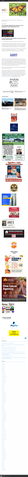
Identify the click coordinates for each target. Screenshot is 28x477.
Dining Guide (25, 0)
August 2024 (3, 402)
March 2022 (3, 448)
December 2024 (4, 395)
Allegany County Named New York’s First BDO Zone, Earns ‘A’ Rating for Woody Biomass (13, 345)
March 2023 (3, 429)
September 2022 (4, 439)
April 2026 (3, 370)
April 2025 (3, 389)
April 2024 (3, 408)
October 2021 (4, 456)
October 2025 (4, 379)
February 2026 (4, 373)
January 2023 (3, 432)
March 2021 (3, 468)
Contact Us (22, 0)
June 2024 (3, 405)
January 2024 (3, 413)
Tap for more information (7, 238)
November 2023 (4, 416)
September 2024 (4, 400)
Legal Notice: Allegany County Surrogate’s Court (8, 348)
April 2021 (3, 466)
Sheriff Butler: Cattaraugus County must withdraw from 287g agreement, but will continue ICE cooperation (13, 354)
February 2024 (4, 411)
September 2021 (4, 458)
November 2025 (4, 378)
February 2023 (4, 431)
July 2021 (3, 461)
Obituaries (20, 0)
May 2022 (3, 445)
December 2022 (4, 434)
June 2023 (3, 424)
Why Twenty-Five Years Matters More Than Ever (8, 350)
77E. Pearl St (17, 49)
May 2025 (3, 387)
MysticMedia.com (8, 475)
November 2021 (4, 455)
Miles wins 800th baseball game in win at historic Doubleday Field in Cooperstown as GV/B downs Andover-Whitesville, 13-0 (20, 109)
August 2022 (3, 440)
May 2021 (3, 464)
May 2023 (3, 426)
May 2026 (3, 368)
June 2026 (3, 366)
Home (17, 0)
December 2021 (4, 453)
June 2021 (3, 463)
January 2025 (3, 394)
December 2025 (4, 376)
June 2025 (3, 386)
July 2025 (3, 384)
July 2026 (3, 365)
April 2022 (3, 447)
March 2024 (3, 410)
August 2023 (3, 421)
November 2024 (4, 397)
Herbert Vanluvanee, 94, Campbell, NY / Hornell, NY (9, 347)
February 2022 (4, 450)
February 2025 (4, 392)
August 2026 (3, 363)
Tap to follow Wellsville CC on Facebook (10, 274)
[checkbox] (1, 476)
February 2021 (4, 469)
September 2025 (4, 381)
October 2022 (4, 437)
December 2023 (4, 415)
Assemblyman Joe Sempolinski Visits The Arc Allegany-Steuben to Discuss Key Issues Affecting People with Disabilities (14, 358)
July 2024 (3, 403)
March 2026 (3, 371)
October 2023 (4, 418)
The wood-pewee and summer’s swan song (8, 343)
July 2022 (3, 442)
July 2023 (3, 423)
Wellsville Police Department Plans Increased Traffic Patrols (6, 108)
